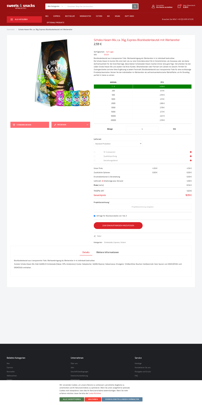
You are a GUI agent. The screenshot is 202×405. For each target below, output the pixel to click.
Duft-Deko (129, 16)
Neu (46, 16)
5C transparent (109, 152)
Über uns (74, 363)
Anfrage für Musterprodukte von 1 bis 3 (111, 216)
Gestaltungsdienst (111, 160)
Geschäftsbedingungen (79, 372)
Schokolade (108, 242)
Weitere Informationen (107, 252)
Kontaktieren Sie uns (143, 367)
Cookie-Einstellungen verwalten (122, 399)
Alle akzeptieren (72, 399)
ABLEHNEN (93, 399)
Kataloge (138, 363)
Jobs (72, 367)
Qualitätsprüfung (110, 156)
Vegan (117, 16)
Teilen (99, 236)
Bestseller (70, 16)
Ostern (99, 16)
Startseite (11, 29)
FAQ (136, 376)
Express (56, 16)
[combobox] (99, 6)
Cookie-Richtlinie (94, 393)
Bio (108, 16)
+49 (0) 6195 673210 (185, 19)
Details (86, 252)
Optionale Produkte (55, 23)
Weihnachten (85, 16)
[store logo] (21, 6)
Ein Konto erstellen (164, 7)
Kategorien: (98, 242)
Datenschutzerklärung (79, 376)
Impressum (75, 380)
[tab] (86, 252)
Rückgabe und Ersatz (143, 372)
